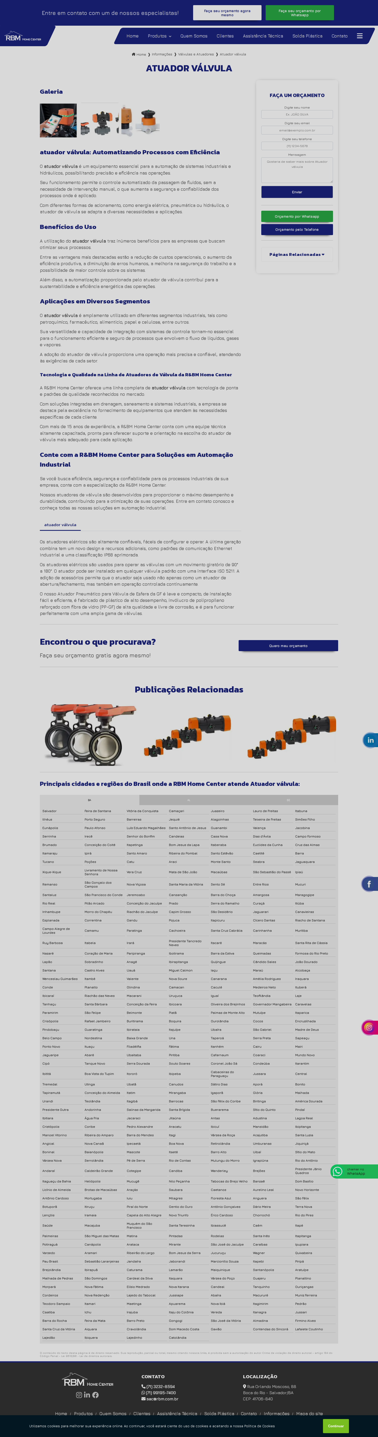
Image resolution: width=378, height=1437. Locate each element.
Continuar (336, 1426)
